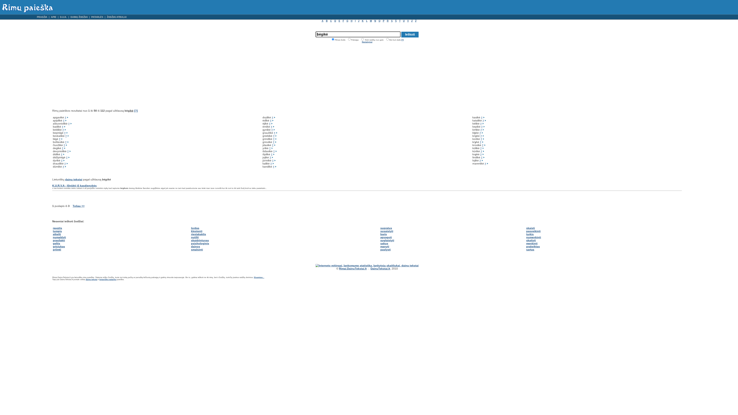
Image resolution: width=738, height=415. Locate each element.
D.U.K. (63, 17)
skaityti (531, 240)
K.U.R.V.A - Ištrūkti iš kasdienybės (74, 185)
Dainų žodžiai (79, 17)
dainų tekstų (91, 279)
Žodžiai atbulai (116, 17)
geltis (56, 243)
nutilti (195, 237)
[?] (402, 40)
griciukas (59, 246)
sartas (530, 249)
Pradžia (42, 17)
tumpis (57, 231)
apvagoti (386, 237)
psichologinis (200, 243)
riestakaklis (198, 234)
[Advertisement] (84, 76)
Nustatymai (367, 42)
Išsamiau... (259, 277)
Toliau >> (79, 206)
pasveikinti (533, 231)
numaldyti (59, 237)
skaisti (530, 228)
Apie (53, 17)
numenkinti (533, 237)
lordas (195, 228)
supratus (386, 228)
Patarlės (97, 17)
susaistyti (386, 231)
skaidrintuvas (200, 240)
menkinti (532, 243)
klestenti (196, 231)
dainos (195, 246)
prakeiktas (533, 246)
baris (383, 234)
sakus (384, 243)
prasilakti (59, 240)
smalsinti (197, 249)
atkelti (57, 234)
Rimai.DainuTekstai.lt (353, 268)
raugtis (57, 228)
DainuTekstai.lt (380, 268)
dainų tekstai (73, 179)
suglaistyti (387, 240)
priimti (57, 249)
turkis (530, 234)
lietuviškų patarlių (107, 279)
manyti (384, 246)
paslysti (385, 249)
